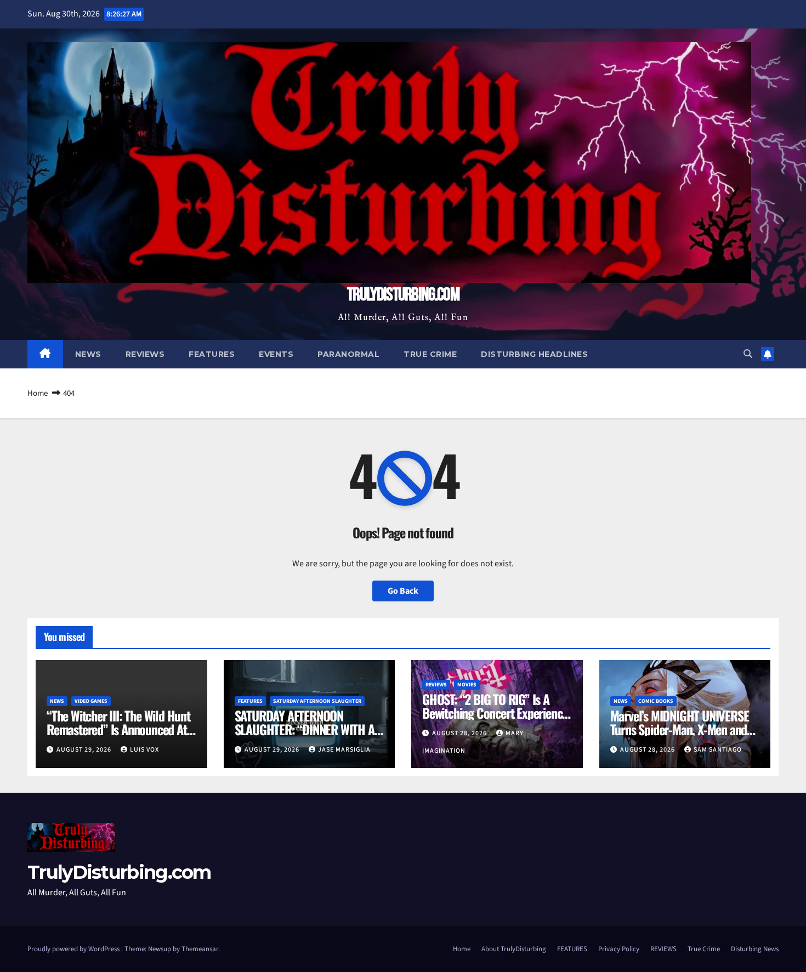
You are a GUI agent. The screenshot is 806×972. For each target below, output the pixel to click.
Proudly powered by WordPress (74, 949)
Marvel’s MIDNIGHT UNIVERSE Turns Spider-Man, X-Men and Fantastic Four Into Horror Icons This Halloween (679, 736)
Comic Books (655, 701)
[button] (747, 354)
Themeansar (199, 949)
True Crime (430, 354)
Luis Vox (144, 749)
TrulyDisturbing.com (403, 294)
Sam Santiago (718, 749)
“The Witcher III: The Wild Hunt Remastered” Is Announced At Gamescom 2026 (118, 729)
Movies (466, 685)
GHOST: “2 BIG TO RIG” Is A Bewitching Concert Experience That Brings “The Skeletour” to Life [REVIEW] (494, 719)
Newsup (159, 949)
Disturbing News (755, 949)
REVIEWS (663, 949)
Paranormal (348, 354)
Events (276, 354)
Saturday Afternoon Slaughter (317, 701)
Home (37, 393)
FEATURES (572, 949)
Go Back (403, 591)
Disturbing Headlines (534, 354)
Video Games (91, 701)
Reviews (145, 354)
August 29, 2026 (84, 749)
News (88, 354)
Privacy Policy (618, 949)
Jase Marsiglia (344, 749)
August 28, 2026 (460, 733)
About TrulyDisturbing (513, 949)
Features (212, 354)
